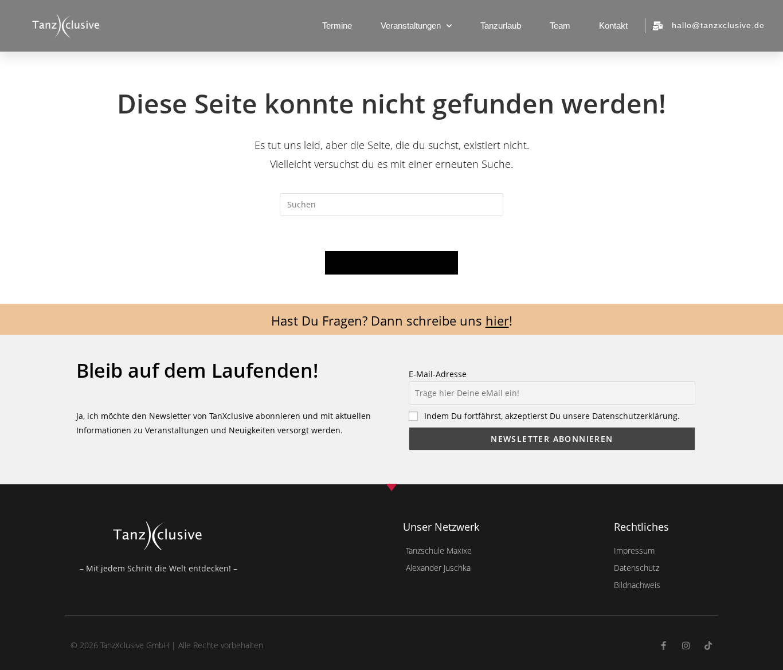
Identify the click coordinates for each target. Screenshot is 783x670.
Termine (337, 25)
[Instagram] (686, 645)
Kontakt (613, 25)
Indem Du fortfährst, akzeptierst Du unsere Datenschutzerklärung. (552, 415)
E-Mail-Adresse (438, 374)
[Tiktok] (708, 645)
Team (560, 25)
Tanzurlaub (500, 25)
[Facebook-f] (663, 645)
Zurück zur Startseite (391, 262)
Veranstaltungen (411, 25)
